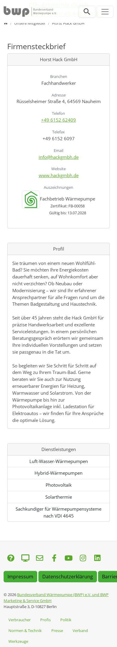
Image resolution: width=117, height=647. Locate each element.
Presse (57, 630)
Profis (45, 619)
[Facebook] (54, 558)
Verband (80, 630)
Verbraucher (19, 619)
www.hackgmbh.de (59, 175)
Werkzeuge (18, 641)
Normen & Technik (25, 630)
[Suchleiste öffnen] (87, 12)
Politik (65, 619)
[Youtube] (68, 558)
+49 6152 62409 (58, 120)
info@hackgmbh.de (59, 157)
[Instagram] (83, 558)
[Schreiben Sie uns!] (11, 558)
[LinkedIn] (97, 558)
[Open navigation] (105, 12)
